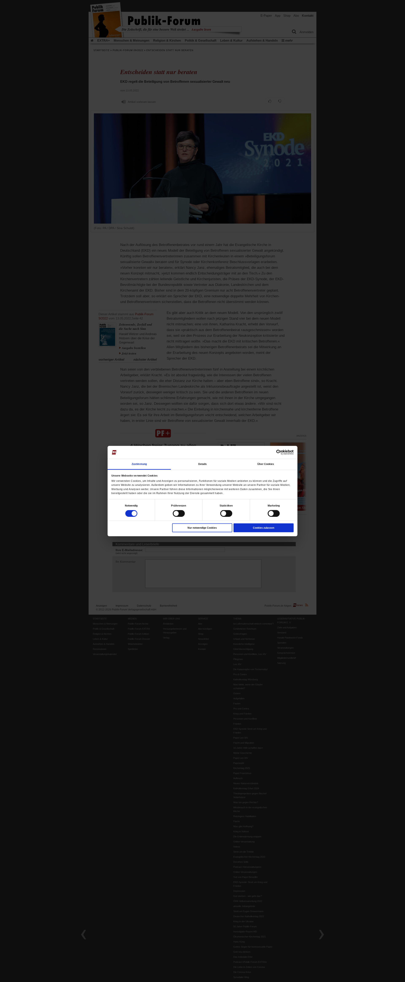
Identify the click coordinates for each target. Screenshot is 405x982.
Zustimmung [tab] (139, 464)
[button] (131, 505)
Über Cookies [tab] (265, 464)
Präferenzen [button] (178, 505)
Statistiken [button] (226, 505)
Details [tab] (202, 464)
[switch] (179, 513)
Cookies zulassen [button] (263, 527)
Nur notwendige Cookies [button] (202, 527)
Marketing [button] (274, 505)
